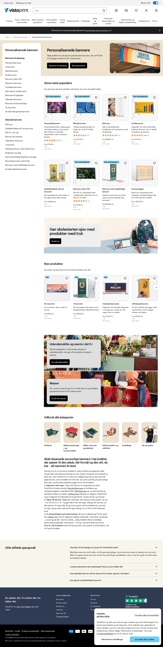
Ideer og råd (61, 613)
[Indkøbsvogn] (156, 10)
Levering (59, 610)
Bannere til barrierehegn (16, 103)
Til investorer (95, 606)
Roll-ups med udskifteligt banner (20, 165)
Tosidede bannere (13, 87)
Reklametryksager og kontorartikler (71, 448)
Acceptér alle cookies (144, 639)
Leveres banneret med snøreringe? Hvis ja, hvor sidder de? (96, 566)
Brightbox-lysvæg (13, 153)
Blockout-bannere (13, 83)
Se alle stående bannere (16, 169)
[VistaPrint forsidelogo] (16, 10)
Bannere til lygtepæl (14, 95)
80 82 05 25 (9, 631)
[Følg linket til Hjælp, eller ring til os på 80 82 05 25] (116, 10)
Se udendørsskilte (60, 362)
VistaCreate (8, 3)
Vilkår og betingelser (48, 631)
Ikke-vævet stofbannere (15, 91)
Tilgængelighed (62, 617)
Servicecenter (61, 603)
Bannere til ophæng (58, 65)
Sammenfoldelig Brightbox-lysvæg (20, 157)
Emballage (126, 445)
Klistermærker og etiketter (110, 446)
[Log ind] (146, 10)
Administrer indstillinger (112, 639)
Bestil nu (55, 241)
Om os (93, 599)
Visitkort (48, 445)
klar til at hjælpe (24, 606)
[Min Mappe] (126, 10)
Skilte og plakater (21, 37)
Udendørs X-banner (14, 140)
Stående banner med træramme (19, 149)
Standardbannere (13, 63)
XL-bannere (10, 107)
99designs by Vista (23, 3)
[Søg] (103, 10)
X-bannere (10, 67)
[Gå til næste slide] (160, 30)
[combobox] (68, 10)
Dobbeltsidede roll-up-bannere (19, 128)
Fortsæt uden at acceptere (147, 615)
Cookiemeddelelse (105, 633)
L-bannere (9, 145)
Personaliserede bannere (42, 37)
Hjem (7, 37)
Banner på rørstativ (14, 136)
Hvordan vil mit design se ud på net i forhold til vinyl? (94, 547)
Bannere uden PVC (13, 79)
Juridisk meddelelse (12, 634)
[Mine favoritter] (136, 10)
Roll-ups (9, 124)
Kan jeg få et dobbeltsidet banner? (85, 580)
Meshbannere (11, 71)
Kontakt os (60, 606)
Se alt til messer (59, 398)
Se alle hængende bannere (17, 111)
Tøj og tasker (147, 445)
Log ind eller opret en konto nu (97, 30)
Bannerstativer (78, 65)
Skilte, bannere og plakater (90, 446)
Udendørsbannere (13, 99)
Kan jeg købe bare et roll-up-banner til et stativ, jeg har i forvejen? (99, 573)
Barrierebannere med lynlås (17, 161)
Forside (17, 631)
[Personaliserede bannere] (135, 58)
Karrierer (93, 603)
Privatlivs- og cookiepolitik (30, 631)
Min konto (60, 599)
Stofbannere (10, 75)
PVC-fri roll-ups (12, 132)
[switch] (152, 2)
